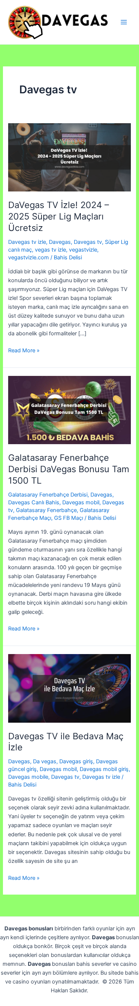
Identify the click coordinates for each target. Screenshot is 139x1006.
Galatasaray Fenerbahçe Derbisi (47, 494)
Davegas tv (88, 242)
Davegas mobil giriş (104, 769)
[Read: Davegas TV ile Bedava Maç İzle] (69, 688)
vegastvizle (83, 249)
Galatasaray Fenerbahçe (46, 510)
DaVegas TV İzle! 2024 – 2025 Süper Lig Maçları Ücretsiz (58, 216)
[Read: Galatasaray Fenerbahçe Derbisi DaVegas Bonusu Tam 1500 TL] (69, 410)
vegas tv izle (50, 249)
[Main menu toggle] (124, 22)
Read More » (24, 351)
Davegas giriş (76, 761)
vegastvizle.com (28, 257)
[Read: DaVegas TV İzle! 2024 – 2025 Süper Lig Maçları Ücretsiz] (69, 157)
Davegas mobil (80, 502)
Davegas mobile (28, 777)
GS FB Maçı (68, 518)
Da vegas (44, 761)
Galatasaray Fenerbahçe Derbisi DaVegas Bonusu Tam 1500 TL (68, 469)
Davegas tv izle (27, 242)
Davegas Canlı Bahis (33, 502)
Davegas (60, 242)
